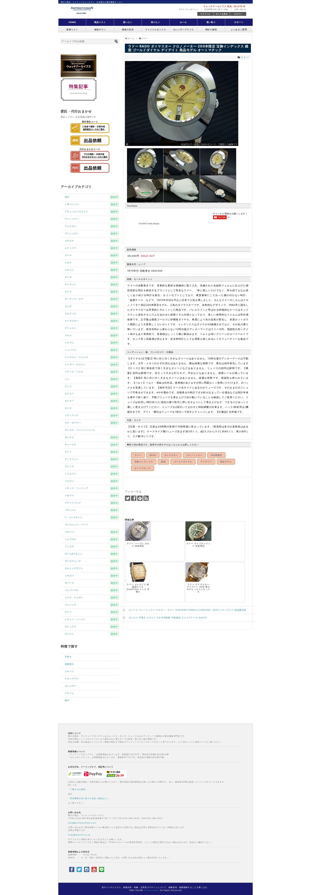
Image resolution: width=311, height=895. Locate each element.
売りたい (155, 22)
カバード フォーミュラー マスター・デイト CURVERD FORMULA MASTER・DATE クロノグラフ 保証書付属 (187, 610)
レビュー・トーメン (75, 619)
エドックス (70, 248)
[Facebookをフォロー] (133, 498)
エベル (68, 255)
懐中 (67, 700)
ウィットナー (72, 218)
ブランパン (70, 510)
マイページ (205, 14)
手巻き (68, 656)
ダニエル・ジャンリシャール (80, 430)
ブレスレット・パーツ (76, 524)
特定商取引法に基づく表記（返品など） (89, 798)
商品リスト (100, 22)
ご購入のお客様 (77, 789)
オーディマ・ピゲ (74, 299)
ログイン (238, 14)
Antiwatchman (151, 890)
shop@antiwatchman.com (82, 823)
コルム (68, 335)
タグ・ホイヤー (73, 422)
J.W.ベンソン (72, 204)
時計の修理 (211, 29)
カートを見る (222, 14)
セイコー (69, 393)
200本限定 (216, 455)
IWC (67, 197)
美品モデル (226, 461)
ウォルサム (70, 226)
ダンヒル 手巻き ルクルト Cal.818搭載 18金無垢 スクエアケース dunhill (168, 617)
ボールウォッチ (73, 561)
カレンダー (70, 686)
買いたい (127, 22)
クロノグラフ (72, 678)
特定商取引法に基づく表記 (216, 9)
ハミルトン (70, 473)
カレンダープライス (183, 29)
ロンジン (69, 633)
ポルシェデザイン (74, 568)
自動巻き (69, 664)
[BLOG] (78, 100)
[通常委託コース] (89, 134)
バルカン (69, 481)
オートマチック (142, 468)
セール (183, 22)
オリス (68, 291)
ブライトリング (73, 502)
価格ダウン (100, 29)
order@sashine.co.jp (79, 835)
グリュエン (70, 328)
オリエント (70, 284)
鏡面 (163, 461)
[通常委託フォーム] (89, 146)
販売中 (114, 197)
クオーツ (69, 671)
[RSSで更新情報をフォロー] (146, 498)
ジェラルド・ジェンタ (76, 357)
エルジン (69, 269)
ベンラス (69, 546)
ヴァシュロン (72, 233)
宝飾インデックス (143, 461)
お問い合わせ (240, 9)
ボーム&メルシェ (73, 553)
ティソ (68, 451)
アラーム (69, 693)
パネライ (69, 495)
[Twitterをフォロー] (127, 498)
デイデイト (206, 461)
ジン (67, 379)
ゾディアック (72, 415)
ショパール (70, 349)
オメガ (68, 277)
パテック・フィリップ (76, 488)
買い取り (211, 22)
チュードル (70, 444)
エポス (68, 262)
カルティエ (70, 313)
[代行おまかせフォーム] (89, 173)
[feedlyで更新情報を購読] (140, 498)
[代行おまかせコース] (89, 161)
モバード (69, 582)
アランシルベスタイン (76, 211)
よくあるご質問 (239, 29)
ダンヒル (69, 437)
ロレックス (70, 626)
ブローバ (69, 531)
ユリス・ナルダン (74, 597)
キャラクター (72, 320)
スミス (68, 386)
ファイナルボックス (155, 29)
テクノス (69, 466)
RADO (153, 455)
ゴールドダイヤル (183, 461)
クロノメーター (194, 455)
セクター (69, 400)
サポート (238, 22)
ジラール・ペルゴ (74, 371)
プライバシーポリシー (188, 9)
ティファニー (72, 459)
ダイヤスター (171, 455)
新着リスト (72, 29)
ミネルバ (69, 575)
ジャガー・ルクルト (75, 364)
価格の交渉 (128, 29)
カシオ (68, 306)
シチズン (69, 342)
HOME (72, 22)
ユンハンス (70, 604)
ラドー (245, 57)
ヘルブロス (70, 539)
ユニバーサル (72, 590)
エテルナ (69, 240)
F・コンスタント (73, 517)
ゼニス (68, 408)
